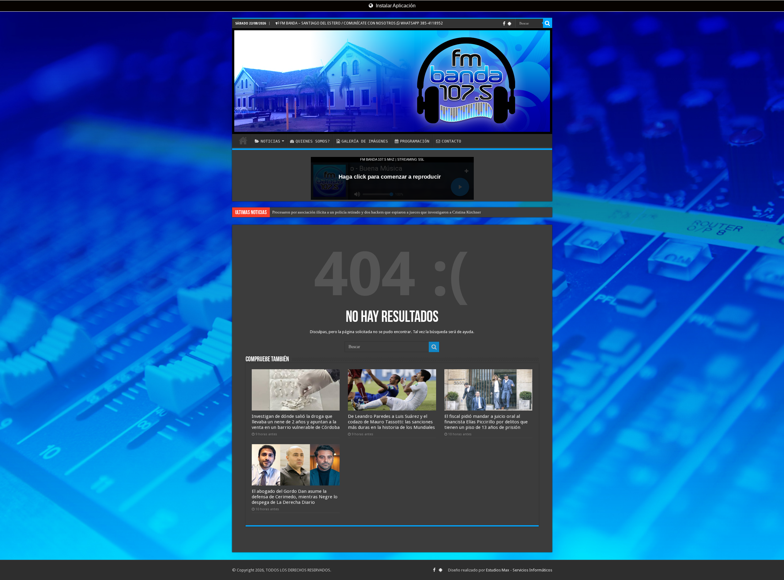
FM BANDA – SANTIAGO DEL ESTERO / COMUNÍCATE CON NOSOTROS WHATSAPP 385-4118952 (361, 23)
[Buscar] (547, 23)
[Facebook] (504, 23)
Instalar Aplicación (395, 5)
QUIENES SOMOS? (313, 141)
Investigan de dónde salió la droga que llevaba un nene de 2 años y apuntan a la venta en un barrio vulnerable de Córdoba (296, 422)
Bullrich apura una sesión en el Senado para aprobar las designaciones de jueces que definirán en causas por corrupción (370, 212)
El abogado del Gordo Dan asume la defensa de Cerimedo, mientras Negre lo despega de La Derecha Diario (294, 497)
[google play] (509, 23)
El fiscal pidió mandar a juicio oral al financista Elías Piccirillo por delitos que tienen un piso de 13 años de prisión (486, 422)
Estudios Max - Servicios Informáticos (519, 570)
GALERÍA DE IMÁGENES (364, 141)
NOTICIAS (270, 141)
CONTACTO (451, 141)
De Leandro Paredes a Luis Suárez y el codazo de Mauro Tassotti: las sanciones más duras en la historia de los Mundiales (391, 422)
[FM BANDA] (392, 81)
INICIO (243, 140)
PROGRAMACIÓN (414, 141)
